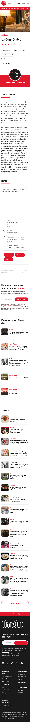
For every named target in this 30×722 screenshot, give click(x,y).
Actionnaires (5, 681)
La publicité (21, 679)
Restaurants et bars (14, 8)
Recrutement (5, 685)
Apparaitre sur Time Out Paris (22, 675)
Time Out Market (22, 683)
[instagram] (3, 663)
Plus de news (15, 603)
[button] (27, 189)
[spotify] (22, 663)
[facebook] (12, 663)
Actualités (4, 8)
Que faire (23, 8)
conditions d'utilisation (6, 305)
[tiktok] (8, 663)
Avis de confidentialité (6, 689)
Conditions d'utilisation (5, 701)
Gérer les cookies (6, 705)
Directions (9, 255)
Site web (19, 255)
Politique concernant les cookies (6, 695)
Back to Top (16, 614)
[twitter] (17, 663)
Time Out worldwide (20, 691)
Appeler (8, 259)
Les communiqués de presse (7, 677)
